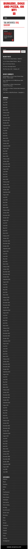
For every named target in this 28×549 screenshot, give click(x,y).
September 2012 (6, 371)
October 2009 (6, 461)
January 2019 (6, 184)
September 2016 (6, 248)
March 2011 (5, 418)
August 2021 (6, 128)
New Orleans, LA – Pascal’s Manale (8, 33)
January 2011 (6, 423)
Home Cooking (6, 504)
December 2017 (6, 215)
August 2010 (6, 436)
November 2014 (6, 305)
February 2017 (6, 235)
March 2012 (5, 387)
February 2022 (6, 112)
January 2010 (6, 454)
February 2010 (6, 451)
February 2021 (6, 140)
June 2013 (5, 348)
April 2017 (5, 230)
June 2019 (5, 171)
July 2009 (5, 469)
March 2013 (5, 356)
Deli (4, 489)
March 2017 (5, 233)
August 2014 (6, 312)
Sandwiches (5, 525)
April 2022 (5, 107)
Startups (5, 533)
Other (4, 517)
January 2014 (6, 330)
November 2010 (6, 428)
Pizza (4, 520)
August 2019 (6, 169)
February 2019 (6, 181)
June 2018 (5, 199)
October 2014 (6, 307)
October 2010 (6, 430)
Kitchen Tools (6, 512)
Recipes (5, 522)
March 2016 (5, 264)
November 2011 (6, 397)
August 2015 (6, 282)
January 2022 (6, 115)
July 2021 (5, 130)
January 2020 (6, 161)
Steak (4, 535)
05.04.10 (6, 31)
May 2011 (5, 412)
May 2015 (5, 289)
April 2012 (5, 384)
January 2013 (6, 361)
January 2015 (6, 300)
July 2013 (5, 346)
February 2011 (6, 420)
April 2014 (5, 323)
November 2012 (6, 366)
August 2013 (6, 343)
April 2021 (5, 135)
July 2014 (5, 315)
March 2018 (5, 207)
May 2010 (5, 443)
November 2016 (6, 243)
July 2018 (5, 197)
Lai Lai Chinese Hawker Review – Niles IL (12, 61)
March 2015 (5, 294)
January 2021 (6, 143)
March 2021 (5, 138)
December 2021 (6, 117)
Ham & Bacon (6, 497)
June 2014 (5, 318)
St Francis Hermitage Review (9, 66)
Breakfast (5, 484)
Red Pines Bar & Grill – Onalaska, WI (11, 69)
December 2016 (6, 241)
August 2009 (6, 466)
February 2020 (6, 158)
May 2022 (5, 104)
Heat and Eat (6, 502)
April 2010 (5, 446)
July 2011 (5, 407)
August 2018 (6, 194)
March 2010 (5, 448)
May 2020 (5, 151)
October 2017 (6, 217)
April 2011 (5, 415)
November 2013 (6, 335)
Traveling (5, 538)
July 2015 (5, 284)
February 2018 (6, 210)
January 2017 (6, 238)
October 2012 (6, 369)
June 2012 (5, 379)
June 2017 (5, 225)
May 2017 (5, 228)
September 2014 (6, 310)
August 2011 (5, 405)
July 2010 (5, 438)
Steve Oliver (5, 88)
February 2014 (6, 328)
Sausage (5, 528)
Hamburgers (5, 499)
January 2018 (6, 212)
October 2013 (6, 338)
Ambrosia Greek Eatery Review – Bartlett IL (12, 58)
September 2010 (6, 433)
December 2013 (6, 333)
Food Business (6, 492)
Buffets (4, 487)
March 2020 (5, 156)
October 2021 (6, 122)
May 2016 (5, 258)
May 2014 (5, 320)
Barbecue (5, 479)
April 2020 (5, 153)
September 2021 (6, 125)
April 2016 (5, 261)
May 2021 (5, 133)
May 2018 (5, 202)
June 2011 (5, 410)
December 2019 (6, 164)
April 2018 (5, 205)
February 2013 (6, 359)
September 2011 (6, 402)
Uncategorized (6, 540)
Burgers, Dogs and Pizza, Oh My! (14, 7)
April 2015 (5, 292)
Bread (4, 481)
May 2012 (5, 382)
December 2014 (6, 302)
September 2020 (6, 146)
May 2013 (5, 351)
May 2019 (5, 174)
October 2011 (6, 400)
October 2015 (6, 276)
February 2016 (6, 266)
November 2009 (6, 459)
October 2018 (6, 189)
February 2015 (6, 297)
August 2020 (6, 148)
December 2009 (6, 456)
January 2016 (6, 269)
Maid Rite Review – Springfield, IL (17, 92)
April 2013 (5, 353)
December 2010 (6, 425)
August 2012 (6, 374)
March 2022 (5, 110)
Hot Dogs (5, 507)
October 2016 (6, 246)
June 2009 (5, 472)
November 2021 (6, 120)
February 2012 (6, 389)
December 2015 (6, 271)
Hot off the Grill (6, 510)
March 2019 (5, 179)
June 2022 (5, 102)
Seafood (5, 530)
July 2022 (5, 99)
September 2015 (6, 279)
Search (4, 49)
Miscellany (5, 515)
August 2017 (6, 220)
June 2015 (5, 287)
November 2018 (6, 187)
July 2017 (5, 223)
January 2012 (6, 392)
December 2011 (6, 395)
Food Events (6, 494)
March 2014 (5, 325)
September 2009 (6, 464)
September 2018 (6, 192)
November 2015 (6, 274)
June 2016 (5, 256)
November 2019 (6, 166)
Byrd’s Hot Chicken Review (9, 63)
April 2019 (5, 176)
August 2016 (6, 251)
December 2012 (6, 364)
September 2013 (6, 341)
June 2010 (5, 441)
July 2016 (5, 253)
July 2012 (5, 377)
